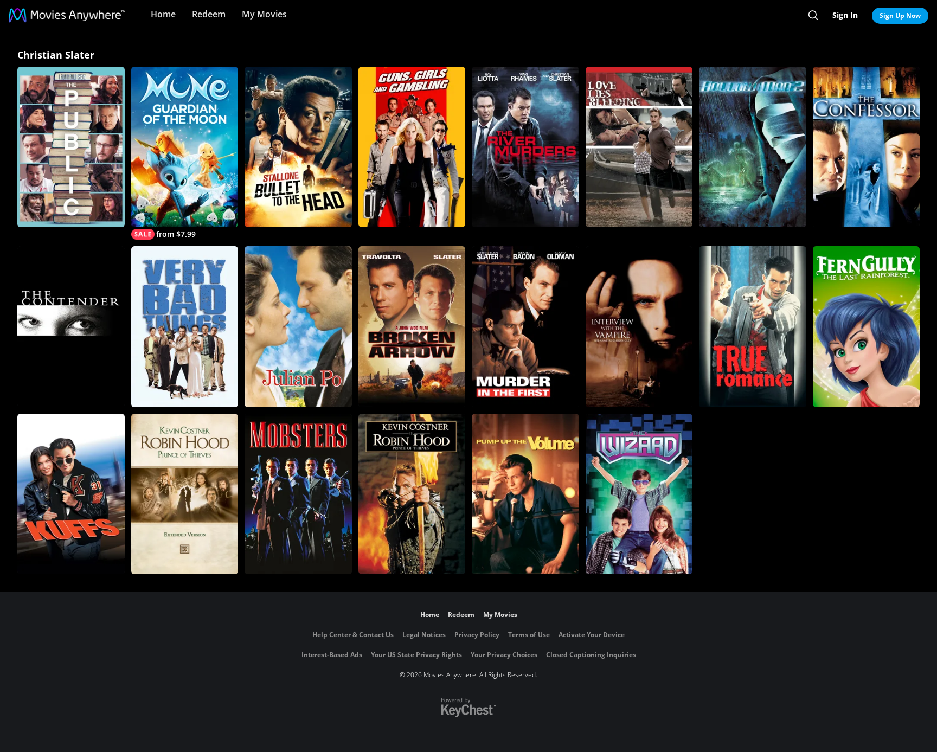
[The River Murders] (525, 147)
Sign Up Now (900, 15)
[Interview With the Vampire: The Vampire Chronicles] (639, 326)
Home (163, 14)
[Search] (813, 15)
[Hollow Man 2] (752, 147)
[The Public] (71, 147)
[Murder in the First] (525, 326)
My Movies (264, 14)
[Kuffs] (71, 494)
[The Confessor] (866, 147)
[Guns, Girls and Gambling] (412, 147)
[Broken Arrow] (412, 326)
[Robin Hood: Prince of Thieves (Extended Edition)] (185, 494)
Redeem (209, 14)
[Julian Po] (298, 326)
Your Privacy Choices (504, 654)
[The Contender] (71, 326)
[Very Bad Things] (185, 326)
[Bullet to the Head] (298, 147)
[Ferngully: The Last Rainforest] (866, 326)
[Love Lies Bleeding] (639, 147)
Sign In (845, 15)
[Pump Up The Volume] (525, 494)
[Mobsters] (298, 494)
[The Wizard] (639, 494)
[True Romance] (752, 326)
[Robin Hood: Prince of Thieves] (412, 494)
